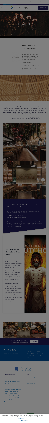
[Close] (47, 415)
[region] (24, 418)
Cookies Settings (24, 420)
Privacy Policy (21, 418)
